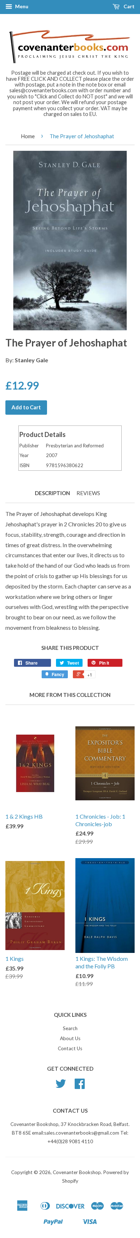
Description (52, 493)
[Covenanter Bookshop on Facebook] (79, 1086)
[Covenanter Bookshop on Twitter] (60, 1086)
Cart (128, 6)
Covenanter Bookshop (77, 1172)
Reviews (88, 493)
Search (70, 1028)
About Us (70, 1038)
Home (28, 136)
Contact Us (70, 1048)
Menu (21, 6)
